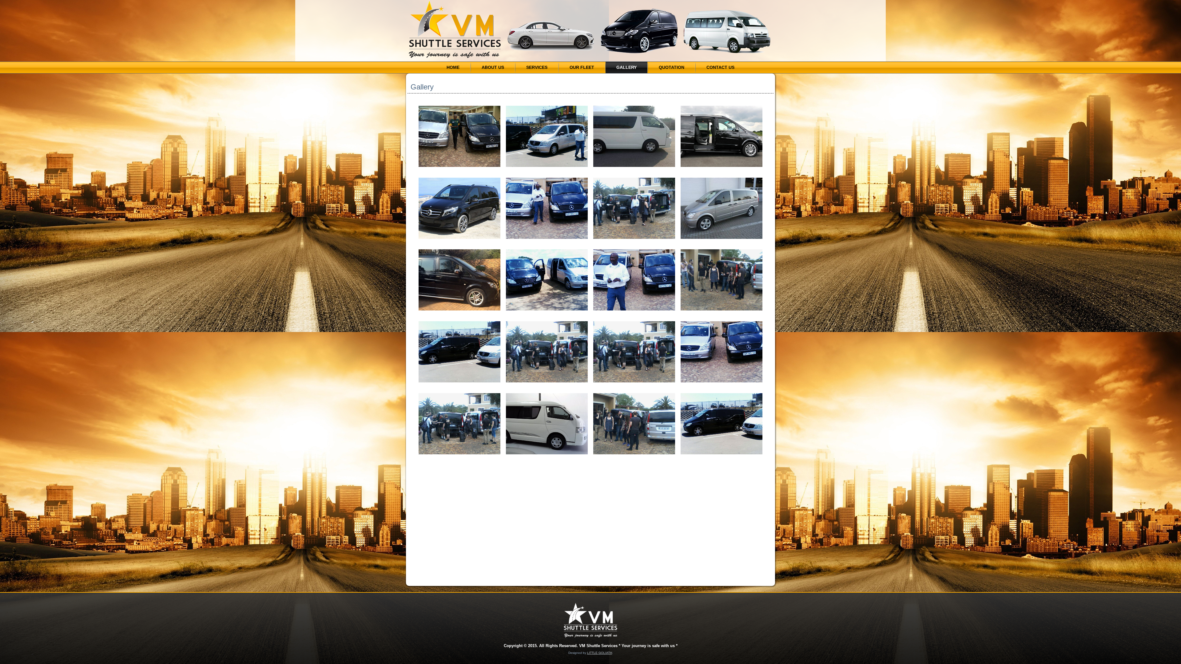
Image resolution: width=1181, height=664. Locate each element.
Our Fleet (582, 67)
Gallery (626, 67)
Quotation (671, 67)
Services (536, 67)
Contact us (720, 67)
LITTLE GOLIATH (599, 652)
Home (453, 67)
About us (493, 67)
